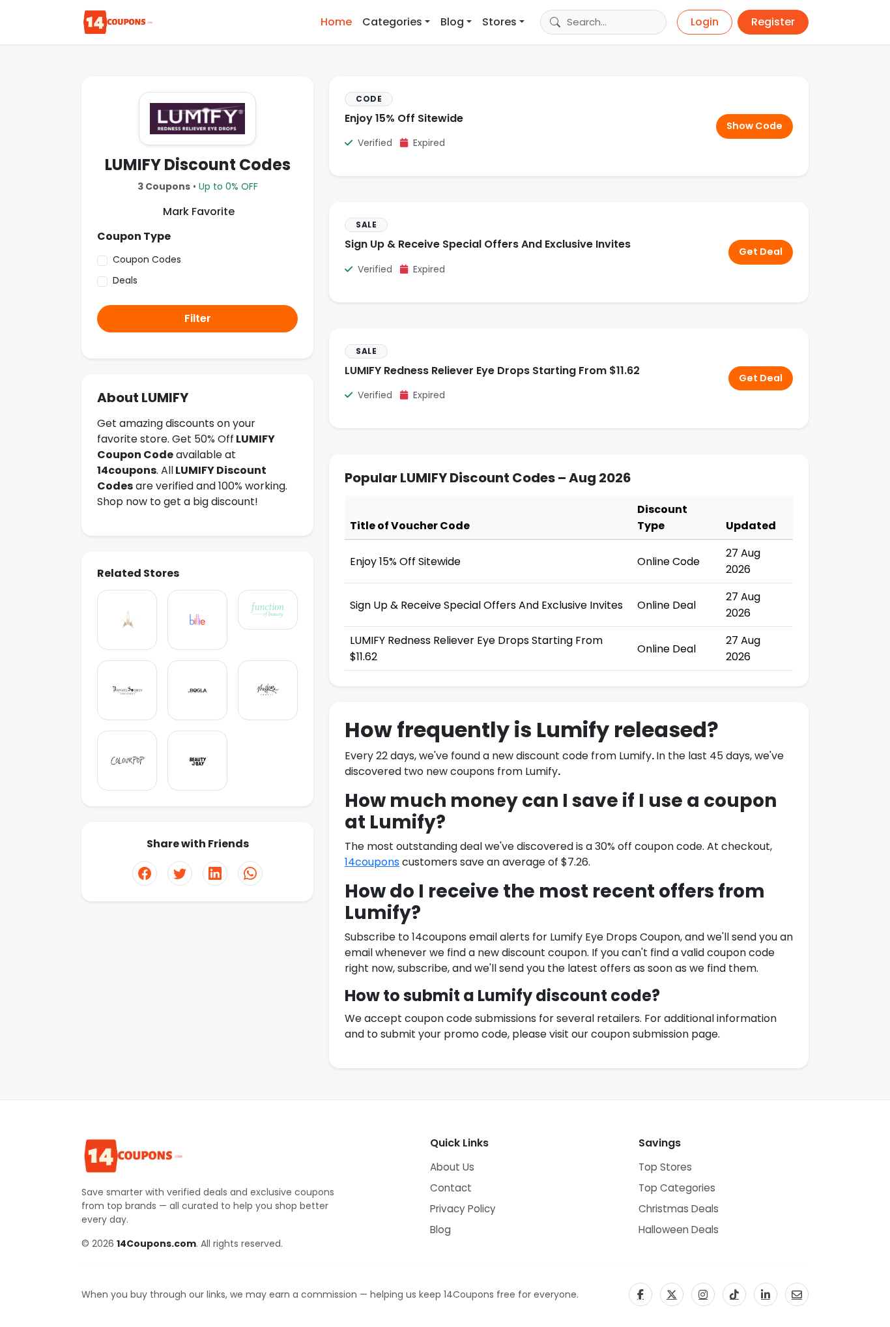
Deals (125, 280)
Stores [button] (499, 21)
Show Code (754, 125)
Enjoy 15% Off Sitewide (404, 118)
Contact (451, 1188)
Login (705, 21)
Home (336, 21)
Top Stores (665, 1167)
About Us (452, 1167)
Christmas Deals (679, 1209)
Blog (440, 1229)
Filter (197, 318)
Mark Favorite (197, 211)
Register (773, 21)
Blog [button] (452, 21)
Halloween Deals (679, 1229)
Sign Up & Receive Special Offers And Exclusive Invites (488, 244)
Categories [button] (392, 21)
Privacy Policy (463, 1209)
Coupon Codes (147, 259)
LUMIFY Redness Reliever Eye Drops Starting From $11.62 (492, 370)
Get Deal (760, 251)
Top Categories (677, 1188)
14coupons (372, 861)
